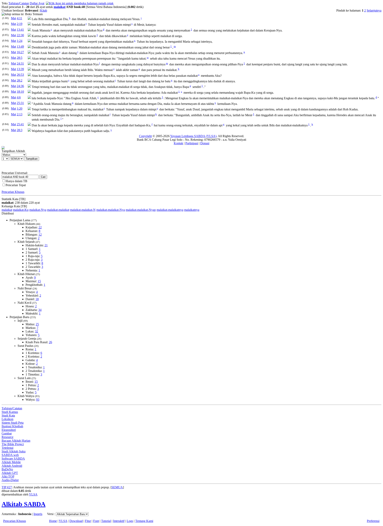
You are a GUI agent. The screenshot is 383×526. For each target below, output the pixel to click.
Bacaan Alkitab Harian (16, 440)
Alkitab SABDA (23, 504)
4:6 (19, 97)
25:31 (20, 103)
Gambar (7, 433)
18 (37, 299)
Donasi (204, 143)
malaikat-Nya (37, 209)
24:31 (20, 63)
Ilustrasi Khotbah (12, 426)
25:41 (20, 124)
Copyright (145, 136)
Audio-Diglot (10, 480)
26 (50, 342)
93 (37, 399)
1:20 (19, 108)
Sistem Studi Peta (13, 422)
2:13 (19, 114)
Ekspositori (9, 430)
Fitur (88, 521)
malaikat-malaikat (58, 209)
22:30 (20, 35)
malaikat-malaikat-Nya (110, 209)
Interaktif (118, 521)
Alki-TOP (8, 476)
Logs (130, 521)
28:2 (19, 80)
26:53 (20, 74)
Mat (13, 18)
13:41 (20, 29)
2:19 (19, 24)
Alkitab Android (12, 465)
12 (40, 234)
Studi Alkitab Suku (14, 451)
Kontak (178, 143)
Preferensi (373, 521)
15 (39, 281)
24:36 (20, 86)
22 (40, 227)
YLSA (33, 494)
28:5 (19, 57)
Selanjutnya (374, 10)
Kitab (43, 10)
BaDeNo (7, 469)
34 (39, 310)
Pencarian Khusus (13, 192)
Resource (7, 437)
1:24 (19, 40)
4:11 (19, 18)
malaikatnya (191, 209)
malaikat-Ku (21, 209)
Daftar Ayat (37, 3)
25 (37, 324)
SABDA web (10, 455)
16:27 (20, 52)
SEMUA (117, 487)
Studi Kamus (10, 412)
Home (53, 521)
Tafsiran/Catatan (18, 3)
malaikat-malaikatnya (170, 209)
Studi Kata (8, 415)
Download (76, 521)
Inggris (38, 514)
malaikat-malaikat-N (83, 209)
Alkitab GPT (10, 473)
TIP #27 (7, 487)
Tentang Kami (144, 521)
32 (36, 331)
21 (46, 245)
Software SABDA (13, 458)
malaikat (59, 7)
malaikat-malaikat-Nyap (141, 209)
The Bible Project (13, 444)
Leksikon (7, 419)
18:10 (20, 91)
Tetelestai (7, 447)
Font (96, 521)
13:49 (20, 46)
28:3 (19, 130)
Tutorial (106, 521)
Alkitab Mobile (11, 462)
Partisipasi (191, 143)
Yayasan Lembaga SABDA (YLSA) (193, 136)
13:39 (20, 69)
